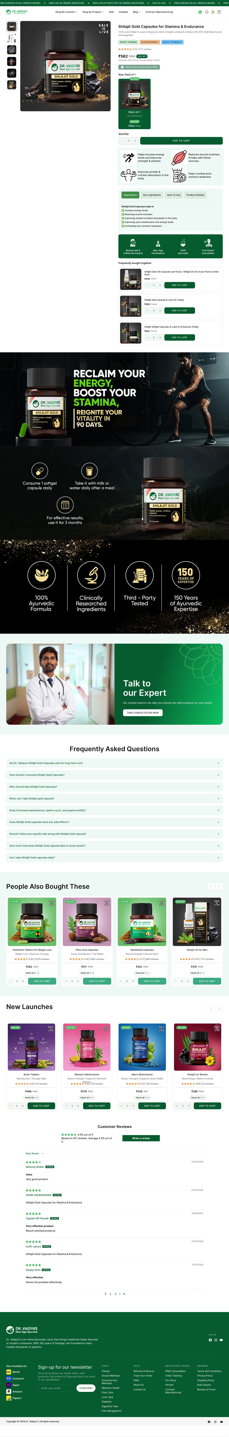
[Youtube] (221, 1340)
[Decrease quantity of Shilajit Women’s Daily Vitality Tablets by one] (177, 1106)
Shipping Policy (205, 1380)
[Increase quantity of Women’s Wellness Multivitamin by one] (78, 1106)
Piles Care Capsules (87, 949)
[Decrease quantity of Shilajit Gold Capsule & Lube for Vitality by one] (148, 311)
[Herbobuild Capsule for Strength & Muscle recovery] (142, 922)
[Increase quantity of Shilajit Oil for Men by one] (188, 981)
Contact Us (140, 1389)
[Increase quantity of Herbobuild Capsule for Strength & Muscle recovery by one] (133, 981)
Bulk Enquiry (204, 1384)
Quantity (123, 133)
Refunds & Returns (144, 1371)
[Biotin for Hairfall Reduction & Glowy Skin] (31, 1047)
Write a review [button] (141, 1138)
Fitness (106, 1371)
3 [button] (115, 1294)
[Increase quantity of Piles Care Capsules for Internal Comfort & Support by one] (78, 981)
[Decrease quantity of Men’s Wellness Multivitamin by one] (122, 1106)
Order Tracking (173, 1375)
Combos (123, 11)
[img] (33, 1162)
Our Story (170, 1380)
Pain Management (112, 1410)
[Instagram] (215, 1340)
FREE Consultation (175, 1371)
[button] (219, 12)
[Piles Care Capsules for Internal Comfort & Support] (87, 922)
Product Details (195, 194)
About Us (139, 1384)
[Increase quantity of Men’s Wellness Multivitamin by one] (133, 1106)
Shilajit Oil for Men (197, 949)
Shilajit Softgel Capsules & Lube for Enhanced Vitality (171, 326)
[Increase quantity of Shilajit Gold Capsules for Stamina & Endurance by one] (135, 140)
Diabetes (107, 1401)
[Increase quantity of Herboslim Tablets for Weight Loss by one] (23, 981)
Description (130, 194)
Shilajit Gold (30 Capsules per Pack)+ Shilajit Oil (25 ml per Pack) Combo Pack (181, 273)
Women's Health (110, 1387)
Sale (111, 11)
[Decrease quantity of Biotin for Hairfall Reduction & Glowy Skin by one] (11, 1106)
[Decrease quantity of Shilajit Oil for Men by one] (176, 981)
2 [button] (110, 1294)
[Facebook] (210, 1340)
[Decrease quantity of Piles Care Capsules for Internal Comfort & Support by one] (66, 981)
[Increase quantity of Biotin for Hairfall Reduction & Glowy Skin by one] (23, 1106)
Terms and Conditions (209, 1371)
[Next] (219, 886)
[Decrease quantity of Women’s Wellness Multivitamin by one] (66, 1106)
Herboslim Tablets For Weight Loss (32, 949)
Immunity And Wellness (109, 1382)
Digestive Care (110, 1406)
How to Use (173, 194)
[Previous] (211, 886)
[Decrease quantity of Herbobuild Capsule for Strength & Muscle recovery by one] (121, 981)
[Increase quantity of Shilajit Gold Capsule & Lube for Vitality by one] (160, 311)
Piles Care (107, 1392)
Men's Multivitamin (142, 1074)
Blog (135, 11)
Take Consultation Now (143, 712)
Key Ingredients (152, 194)
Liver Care (107, 1397)
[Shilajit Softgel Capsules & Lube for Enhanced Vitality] (130, 333)
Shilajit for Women (197, 1074)
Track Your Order (143, 1375)
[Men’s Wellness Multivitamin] (142, 1047)
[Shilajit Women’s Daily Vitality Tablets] (197, 1047)
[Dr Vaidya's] (17, 12)
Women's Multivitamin (86, 1074)
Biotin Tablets (31, 1074)
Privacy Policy (205, 1375)
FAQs (136, 1380)
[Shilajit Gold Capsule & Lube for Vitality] (130, 306)
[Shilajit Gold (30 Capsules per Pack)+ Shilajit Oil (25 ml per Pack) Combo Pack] (130, 279)
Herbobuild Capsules (142, 949)
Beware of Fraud (206, 1389)
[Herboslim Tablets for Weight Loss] (32, 922)
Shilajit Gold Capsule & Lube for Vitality (164, 300)
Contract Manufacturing (159, 11)
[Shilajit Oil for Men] (197, 922)
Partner (169, 1384)
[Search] (207, 12)
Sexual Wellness (111, 1375)
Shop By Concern (65, 11)
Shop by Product (92, 11)
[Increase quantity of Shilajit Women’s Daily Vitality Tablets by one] (189, 1106)
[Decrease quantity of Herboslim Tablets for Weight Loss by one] (11, 981)
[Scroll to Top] (223, 1420)
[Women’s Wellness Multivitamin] (87, 1047)
